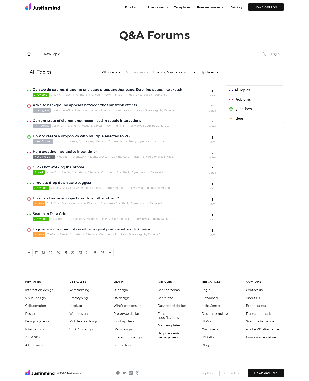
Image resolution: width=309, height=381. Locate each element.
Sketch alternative (260, 321)
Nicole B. (62, 156)
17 (36, 253)
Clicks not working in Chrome (58, 167)
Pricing (236, 7)
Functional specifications (168, 316)
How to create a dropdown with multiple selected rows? (81, 136)
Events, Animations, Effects (83, 94)
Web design (78, 314)
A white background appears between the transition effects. (85, 105)
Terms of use (232, 373)
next (110, 252)
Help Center (211, 306)
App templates (169, 325)
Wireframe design (128, 306)
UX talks (208, 337)
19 (50, 253)
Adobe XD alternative (262, 329)
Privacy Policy (206, 373)
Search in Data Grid (49, 214)
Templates (182, 7)
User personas (169, 290)
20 (58, 253)
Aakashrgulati (59, 218)
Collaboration (35, 306)
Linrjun (59, 141)
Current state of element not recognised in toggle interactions (87, 121)
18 (43, 253)
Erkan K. (56, 94)
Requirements (36, 314)
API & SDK (33, 337)
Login (275, 54)
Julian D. (57, 125)
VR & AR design (81, 329)
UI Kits (206, 321)
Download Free (266, 7)
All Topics (242, 90)
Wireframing (79, 290)
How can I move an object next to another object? (76, 198)
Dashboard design (172, 306)
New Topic (52, 54)
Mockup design (125, 321)
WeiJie (51, 234)
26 (102, 253)
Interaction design (39, 290)
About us (253, 298)
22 (73, 253)
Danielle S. (161, 94)
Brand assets (256, 306)
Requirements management (169, 335)
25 (95, 253)
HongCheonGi (61, 110)
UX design (121, 298)
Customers (210, 329)
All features (34, 345)
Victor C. (51, 172)
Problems (243, 99)
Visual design (35, 298)
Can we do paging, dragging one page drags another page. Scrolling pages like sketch (107, 90)
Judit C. (52, 203)
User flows (165, 298)
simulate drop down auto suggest (62, 183)
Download (210, 298)
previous (29, 252)
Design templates (215, 314)
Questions (243, 109)
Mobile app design (83, 321)
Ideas (239, 118)
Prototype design (127, 314)
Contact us (254, 290)
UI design (121, 290)
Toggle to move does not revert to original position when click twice (91, 229)
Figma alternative (259, 314)
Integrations (34, 329)
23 (80, 253)
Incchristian (162, 187)
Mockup (75, 306)
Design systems (37, 321)
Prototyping (78, 298)
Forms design (124, 345)
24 (88, 253)
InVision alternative (261, 337)
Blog (205, 345)
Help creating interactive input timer (65, 152)
